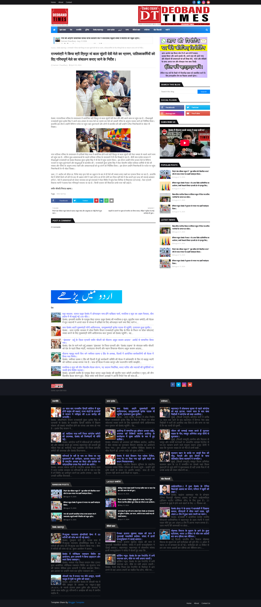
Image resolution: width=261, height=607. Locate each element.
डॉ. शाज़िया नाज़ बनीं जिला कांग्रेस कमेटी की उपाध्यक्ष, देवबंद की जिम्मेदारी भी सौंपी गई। (81, 436)
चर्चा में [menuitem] (168, 29)
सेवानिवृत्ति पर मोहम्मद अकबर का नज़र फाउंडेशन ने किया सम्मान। (86, 39)
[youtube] (208, 2)
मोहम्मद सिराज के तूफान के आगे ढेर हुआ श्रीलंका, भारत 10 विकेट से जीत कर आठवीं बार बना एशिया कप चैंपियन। (190, 533)
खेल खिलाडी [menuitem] (157, 29)
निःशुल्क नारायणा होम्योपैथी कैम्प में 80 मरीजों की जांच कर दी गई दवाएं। (81, 536)
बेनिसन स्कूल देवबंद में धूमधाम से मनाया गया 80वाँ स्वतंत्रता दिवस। (190, 207)
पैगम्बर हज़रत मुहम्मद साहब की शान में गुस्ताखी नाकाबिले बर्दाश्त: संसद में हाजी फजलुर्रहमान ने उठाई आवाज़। (136, 536)
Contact (69, 2)
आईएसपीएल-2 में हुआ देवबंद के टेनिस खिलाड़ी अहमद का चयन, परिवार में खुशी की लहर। (190, 489)
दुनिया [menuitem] (87, 29)
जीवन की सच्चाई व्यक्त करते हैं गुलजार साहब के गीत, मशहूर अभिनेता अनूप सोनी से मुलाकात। (190, 433)
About (60, 2)
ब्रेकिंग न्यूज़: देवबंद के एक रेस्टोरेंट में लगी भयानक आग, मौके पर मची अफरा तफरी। (136, 557)
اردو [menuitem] (120, 29)
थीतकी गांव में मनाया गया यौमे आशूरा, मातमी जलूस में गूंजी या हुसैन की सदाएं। (81, 577)
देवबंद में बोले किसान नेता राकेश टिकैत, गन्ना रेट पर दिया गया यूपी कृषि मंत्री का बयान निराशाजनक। (136, 459)
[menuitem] (54, 29)
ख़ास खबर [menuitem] (63, 29)
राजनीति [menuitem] (78, 29)
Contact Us (206, 603)
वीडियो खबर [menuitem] (136, 29)
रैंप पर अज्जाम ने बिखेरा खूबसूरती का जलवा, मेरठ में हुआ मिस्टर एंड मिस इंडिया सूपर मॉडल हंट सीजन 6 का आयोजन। (136, 500)
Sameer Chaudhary (60, 65)
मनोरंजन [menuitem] (147, 29)
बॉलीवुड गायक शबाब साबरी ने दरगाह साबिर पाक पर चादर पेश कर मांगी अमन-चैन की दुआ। (136, 489)
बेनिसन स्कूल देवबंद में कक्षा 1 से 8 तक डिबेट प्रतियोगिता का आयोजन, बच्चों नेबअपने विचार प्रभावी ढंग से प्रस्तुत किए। (190, 184)
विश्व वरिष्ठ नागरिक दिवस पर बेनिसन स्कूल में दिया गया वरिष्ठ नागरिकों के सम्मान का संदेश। (190, 195)
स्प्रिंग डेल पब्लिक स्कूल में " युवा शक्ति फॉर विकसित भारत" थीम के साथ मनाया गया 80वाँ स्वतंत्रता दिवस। (190, 172)
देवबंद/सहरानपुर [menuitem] (98, 29)
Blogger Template (76, 602)
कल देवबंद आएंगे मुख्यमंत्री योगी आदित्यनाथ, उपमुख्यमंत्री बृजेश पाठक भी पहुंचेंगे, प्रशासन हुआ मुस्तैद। (107, 327)
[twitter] (199, 2)
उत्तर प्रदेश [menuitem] (110, 29)
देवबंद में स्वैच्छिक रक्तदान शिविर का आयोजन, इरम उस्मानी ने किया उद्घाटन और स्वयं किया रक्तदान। (81, 557)
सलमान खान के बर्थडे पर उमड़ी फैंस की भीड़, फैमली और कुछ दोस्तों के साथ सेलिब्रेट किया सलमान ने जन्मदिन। (190, 456)
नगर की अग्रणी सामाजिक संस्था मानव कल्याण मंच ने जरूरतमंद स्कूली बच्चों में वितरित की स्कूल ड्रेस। (79, 515)
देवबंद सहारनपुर (61, 48)
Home (53, 2)
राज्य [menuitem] (127, 29)
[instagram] (203, 2)
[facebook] (194, 2)
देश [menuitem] (71, 29)
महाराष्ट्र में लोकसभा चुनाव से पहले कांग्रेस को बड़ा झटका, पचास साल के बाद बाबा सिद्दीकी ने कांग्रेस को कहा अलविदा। (190, 411)
